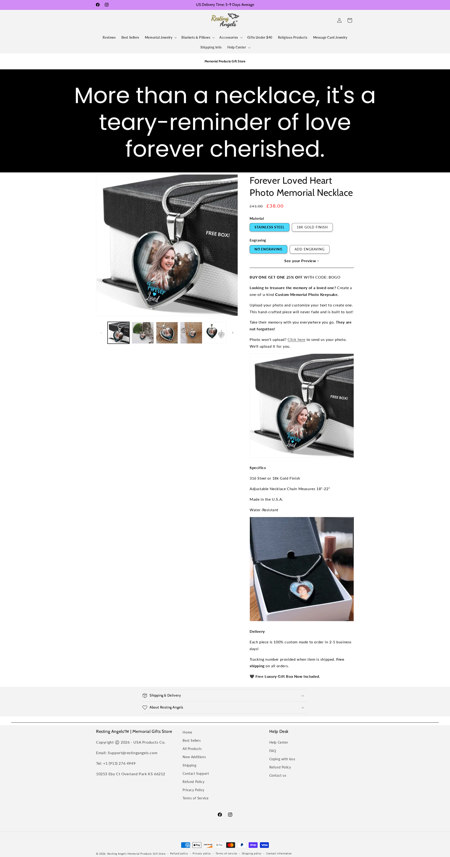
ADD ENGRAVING (310, 249)
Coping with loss (282, 759)
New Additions (194, 757)
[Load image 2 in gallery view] (143, 333)
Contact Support (196, 773)
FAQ (272, 751)
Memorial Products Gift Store (147, 853)
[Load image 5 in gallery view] (215, 333)
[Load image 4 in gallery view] (191, 333)
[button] (101, 20)
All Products (192, 749)
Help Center (278, 742)
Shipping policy (252, 853)
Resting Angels (117, 853)
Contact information (279, 853)
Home (187, 732)
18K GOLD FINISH (312, 227)
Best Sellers (192, 740)
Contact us (277, 775)
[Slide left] (101, 333)
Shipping (189, 765)
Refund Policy (193, 782)
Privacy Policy (193, 790)
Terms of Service (196, 798)
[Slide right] (233, 333)
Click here (296, 339)
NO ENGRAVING (268, 249)
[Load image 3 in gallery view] (167, 333)
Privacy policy (202, 853)
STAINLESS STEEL (270, 227)
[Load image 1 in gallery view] (118, 333)
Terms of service (226, 853)
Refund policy (179, 853)
